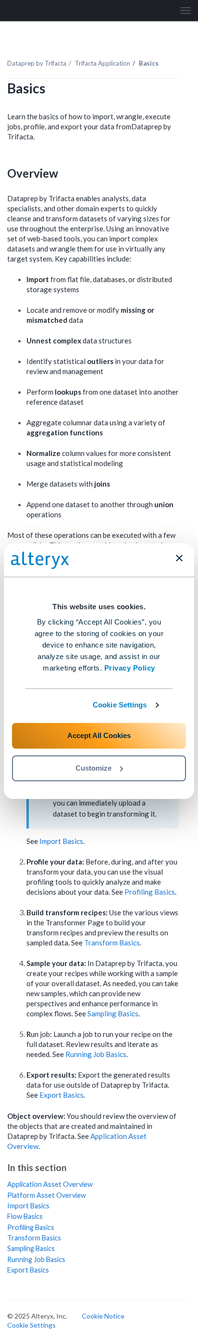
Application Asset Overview (50, 1184)
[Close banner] (179, 558)
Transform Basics (112, 942)
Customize (93, 768)
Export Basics (61, 1095)
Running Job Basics (95, 1054)
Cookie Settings (120, 705)
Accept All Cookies (99, 735)
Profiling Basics (149, 891)
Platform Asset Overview (46, 1195)
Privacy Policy (129, 668)
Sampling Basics (112, 1013)
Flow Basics (25, 1216)
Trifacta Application (102, 63)
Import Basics (61, 841)
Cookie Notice (103, 1316)
